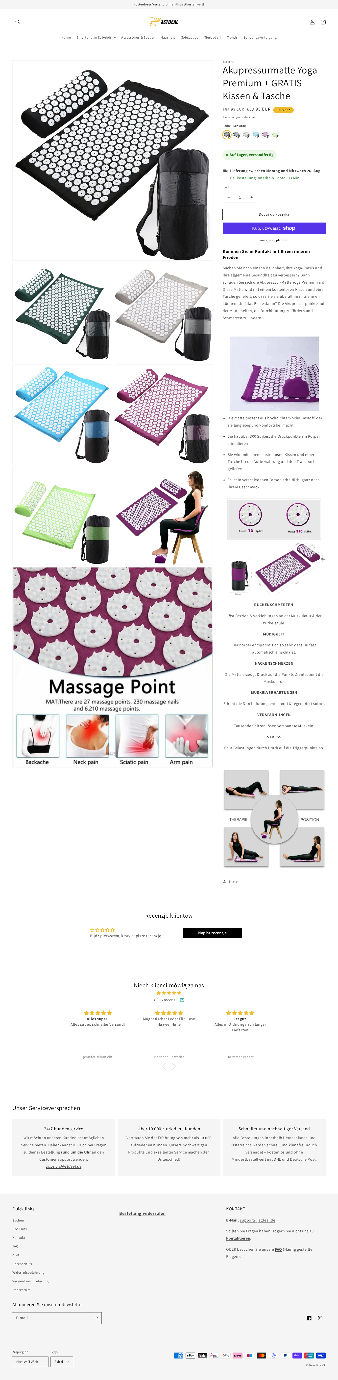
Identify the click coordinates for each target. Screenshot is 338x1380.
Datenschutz (22, 1264)
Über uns (19, 1229)
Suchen (18, 1220)
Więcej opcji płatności (274, 240)
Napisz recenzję (212, 932)
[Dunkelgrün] (236, 135)
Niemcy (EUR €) (27, 1361)
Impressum (21, 1290)
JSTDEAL (320, 1364)
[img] (169, 993)
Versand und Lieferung (30, 1281)
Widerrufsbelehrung (28, 1272)
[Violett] (265, 135)
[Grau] (246, 135)
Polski (59, 1361)
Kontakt (18, 1237)
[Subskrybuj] (96, 1317)
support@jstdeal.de (257, 1220)
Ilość (226, 188)
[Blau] (256, 135)
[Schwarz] (227, 135)
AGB (15, 1255)
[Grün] (275, 135)
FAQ (15, 1246)
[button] (17, 22)
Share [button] (233, 881)
